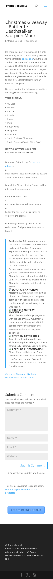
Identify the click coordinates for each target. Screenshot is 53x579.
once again (27, 58)
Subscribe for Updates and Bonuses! (28, 473)
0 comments (31, 40)
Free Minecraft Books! (26, 510)
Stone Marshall (15, 40)
